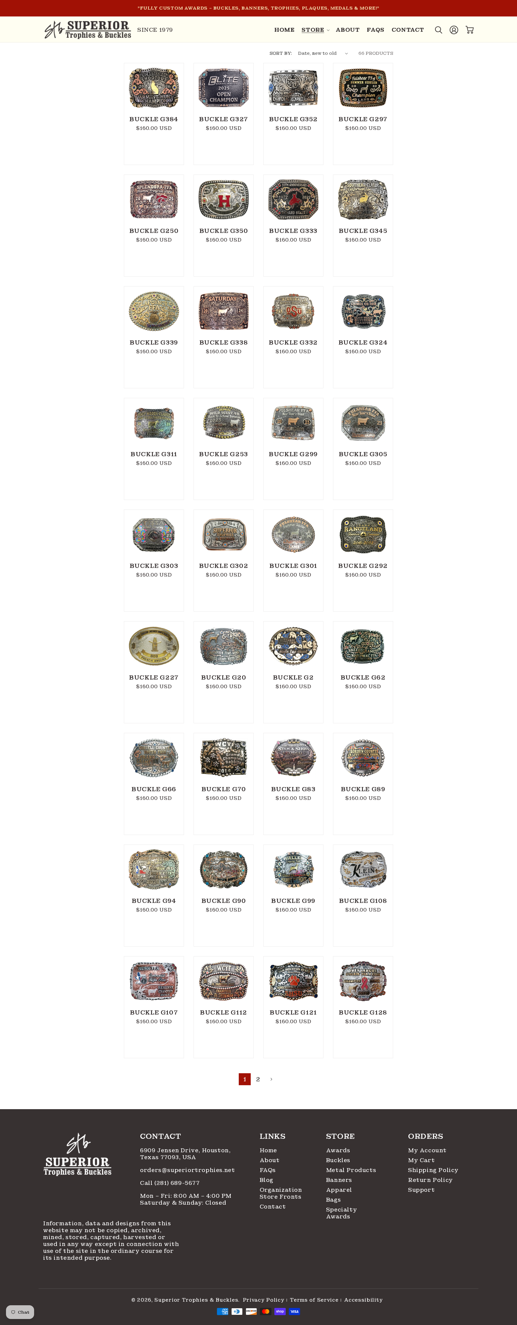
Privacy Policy (264, 1300)
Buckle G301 (293, 565)
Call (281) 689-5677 (170, 1183)
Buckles (338, 1160)
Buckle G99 (293, 900)
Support (421, 1189)
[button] (315, 30)
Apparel (339, 1189)
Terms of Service (314, 1300)
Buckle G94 (154, 900)
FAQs (268, 1170)
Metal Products (351, 1170)
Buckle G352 (293, 119)
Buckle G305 (363, 454)
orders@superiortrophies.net (187, 1170)
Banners (339, 1180)
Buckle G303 (154, 565)
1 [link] (244, 1079)
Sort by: (281, 53)
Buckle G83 (293, 789)
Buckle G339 (154, 342)
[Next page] (271, 1079)
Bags (333, 1199)
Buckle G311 (154, 454)
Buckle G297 (363, 119)
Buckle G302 (223, 565)
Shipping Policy (433, 1170)
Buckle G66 (154, 789)
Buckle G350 (224, 230)
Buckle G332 (293, 342)
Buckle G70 (224, 789)
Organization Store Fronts (279, 1193)
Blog (266, 1180)
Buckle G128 (363, 1012)
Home (268, 1150)
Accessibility (363, 1300)
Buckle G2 (293, 677)
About (270, 1160)
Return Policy (430, 1180)
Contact (273, 1206)
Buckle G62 (363, 677)
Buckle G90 (224, 900)
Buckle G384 (154, 119)
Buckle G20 (223, 677)
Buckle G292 (363, 565)
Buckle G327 (223, 119)
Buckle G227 (154, 677)
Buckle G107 (154, 1012)
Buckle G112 (223, 1012)
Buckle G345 (363, 230)
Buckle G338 (224, 342)
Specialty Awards (341, 1213)
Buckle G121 (293, 1012)
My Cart (421, 1160)
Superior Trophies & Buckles (196, 1300)
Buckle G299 (293, 454)
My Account (427, 1150)
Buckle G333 (293, 230)
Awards (338, 1150)
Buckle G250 (154, 230)
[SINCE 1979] (88, 30)
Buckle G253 (223, 454)
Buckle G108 (363, 900)
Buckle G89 (363, 789)
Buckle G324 (363, 342)
